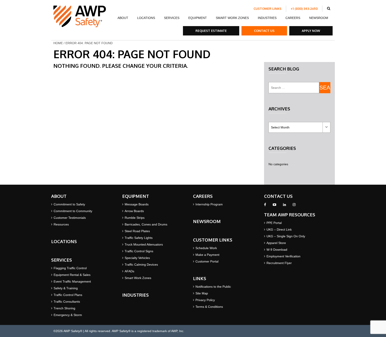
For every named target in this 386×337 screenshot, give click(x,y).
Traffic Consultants (67, 301)
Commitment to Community (73, 211)
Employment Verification (283, 256)
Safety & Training (66, 288)
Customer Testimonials (70, 217)
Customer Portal (206, 261)
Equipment (197, 18)
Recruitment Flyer (279, 263)
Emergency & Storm (68, 315)
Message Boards (137, 204)
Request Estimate (211, 31)
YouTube (275, 206)
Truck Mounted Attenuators (144, 244)
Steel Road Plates (137, 231)
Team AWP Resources (289, 214)
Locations (146, 18)
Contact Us (264, 31)
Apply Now (311, 31)
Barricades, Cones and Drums (146, 224)
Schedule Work (206, 248)
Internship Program (209, 204)
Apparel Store (276, 243)
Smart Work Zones (232, 18)
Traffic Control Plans (68, 295)
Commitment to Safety (69, 204)
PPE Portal (274, 223)
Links (199, 278)
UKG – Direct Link (279, 229)
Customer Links (267, 8)
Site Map (201, 293)
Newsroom (318, 18)
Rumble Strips (135, 217)
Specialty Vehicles (137, 258)
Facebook (265, 206)
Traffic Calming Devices (141, 264)
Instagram (294, 206)
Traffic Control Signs (139, 251)
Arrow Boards (134, 211)
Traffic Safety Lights (139, 238)
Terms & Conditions (209, 306)
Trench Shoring (64, 308)
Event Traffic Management (72, 281)
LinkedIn (284, 206)
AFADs (129, 271)
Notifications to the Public (213, 286)
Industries (267, 18)
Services (171, 18)
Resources (61, 224)
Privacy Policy (205, 300)
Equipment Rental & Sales (72, 275)
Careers (292, 18)
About (122, 18)
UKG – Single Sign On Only (285, 236)
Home (58, 43)
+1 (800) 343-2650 (304, 8)
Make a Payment (207, 254)
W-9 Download (276, 249)
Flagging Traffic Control (70, 268)
